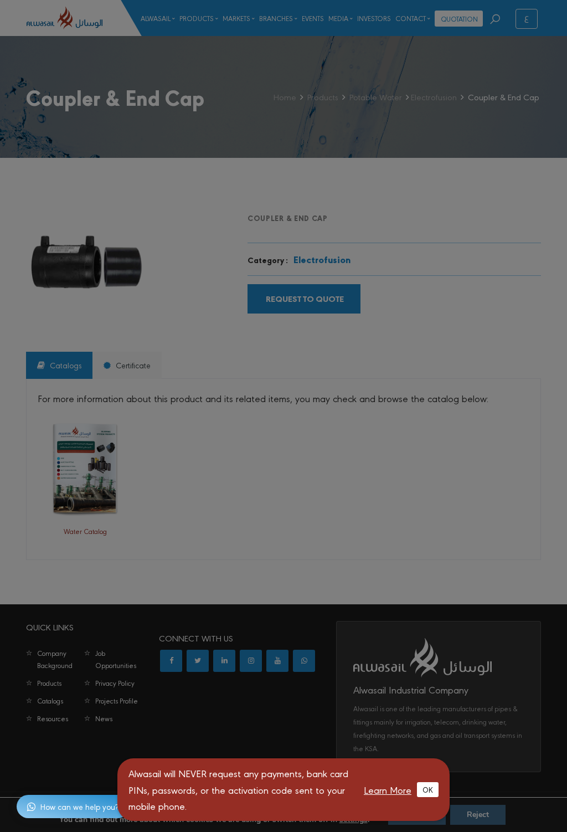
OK (427, 789)
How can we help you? (79, 806)
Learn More (387, 789)
